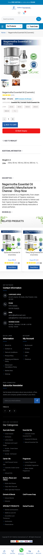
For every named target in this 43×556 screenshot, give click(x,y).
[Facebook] (5, 411)
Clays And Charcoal (11, 486)
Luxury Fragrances (30, 462)
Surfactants (8, 521)
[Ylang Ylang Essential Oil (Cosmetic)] (41, 263)
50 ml (19, 107)
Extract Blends (9, 498)
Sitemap (7, 374)
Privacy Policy (9, 356)
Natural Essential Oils (31, 442)
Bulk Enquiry (22, 131)
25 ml (11, 107)
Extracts (7, 501)
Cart (26, 356)
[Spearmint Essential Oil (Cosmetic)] (19, 263)
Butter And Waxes (10, 483)
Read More (12, 267)
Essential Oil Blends (30, 439)
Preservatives (9, 524)
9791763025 (13, 306)
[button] (40, 250)
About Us (8, 345)
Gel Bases (8, 437)
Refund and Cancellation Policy (11, 366)
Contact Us (8, 349)
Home (3, 33)
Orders (27, 352)
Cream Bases (9, 434)
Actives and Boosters (11, 510)
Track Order (34, 26)
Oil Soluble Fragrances (31, 465)
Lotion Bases (9, 440)
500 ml (7, 111)
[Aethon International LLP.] (21, 8)
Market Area (9, 370)
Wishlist (27, 349)
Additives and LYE (10, 513)
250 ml (35, 107)
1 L (15, 111)
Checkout (28, 359)
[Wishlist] (19, 13)
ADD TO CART (11, 125)
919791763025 (14, 308)
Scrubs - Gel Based (10, 454)
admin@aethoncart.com (17, 315)
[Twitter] (10, 411)
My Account (28, 345)
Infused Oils (8, 473)
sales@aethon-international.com (20, 318)
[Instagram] (14, 411)
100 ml (27, 107)
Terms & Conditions (11, 352)
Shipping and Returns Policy (12, 360)
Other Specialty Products (12, 489)
